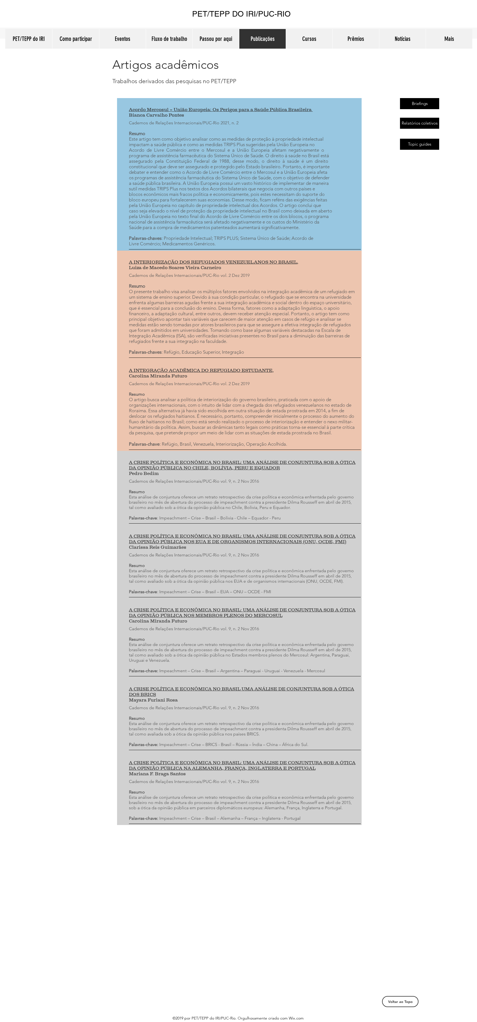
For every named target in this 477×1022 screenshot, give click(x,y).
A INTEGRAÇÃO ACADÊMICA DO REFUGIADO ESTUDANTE (200, 370)
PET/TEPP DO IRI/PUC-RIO (241, 13)
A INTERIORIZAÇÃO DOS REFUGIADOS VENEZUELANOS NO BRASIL (213, 262)
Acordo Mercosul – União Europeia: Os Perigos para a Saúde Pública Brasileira (221, 109)
